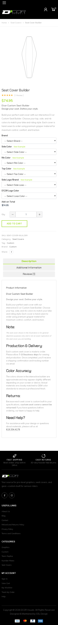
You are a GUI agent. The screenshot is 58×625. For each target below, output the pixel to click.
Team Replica (7, 556)
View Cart (6, 583)
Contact (5, 520)
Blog (3, 516)
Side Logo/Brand (17, 179)
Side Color (13, 146)
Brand (5, 135)
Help (3, 596)
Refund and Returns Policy (13, 524)
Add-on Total (8, 201)
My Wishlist (7, 587)
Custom (13, 246)
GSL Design (42, 613)
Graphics (6, 547)
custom (10, 243)
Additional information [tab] (29, 267)
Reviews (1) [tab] (29, 274)
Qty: (3, 214)
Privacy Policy (7, 529)
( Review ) (19, 96)
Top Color (13, 168)
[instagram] (12, 495)
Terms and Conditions (11, 533)
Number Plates (8, 560)
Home (4, 23)
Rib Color (13, 157)
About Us (6, 511)
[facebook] (4, 495)
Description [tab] (29, 261)
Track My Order (8, 592)
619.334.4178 (13, 429)
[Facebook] (11, 252)
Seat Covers (15, 23)
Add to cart (14, 223)
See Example (19, 146)
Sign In (5, 579)
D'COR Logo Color (10, 190)
